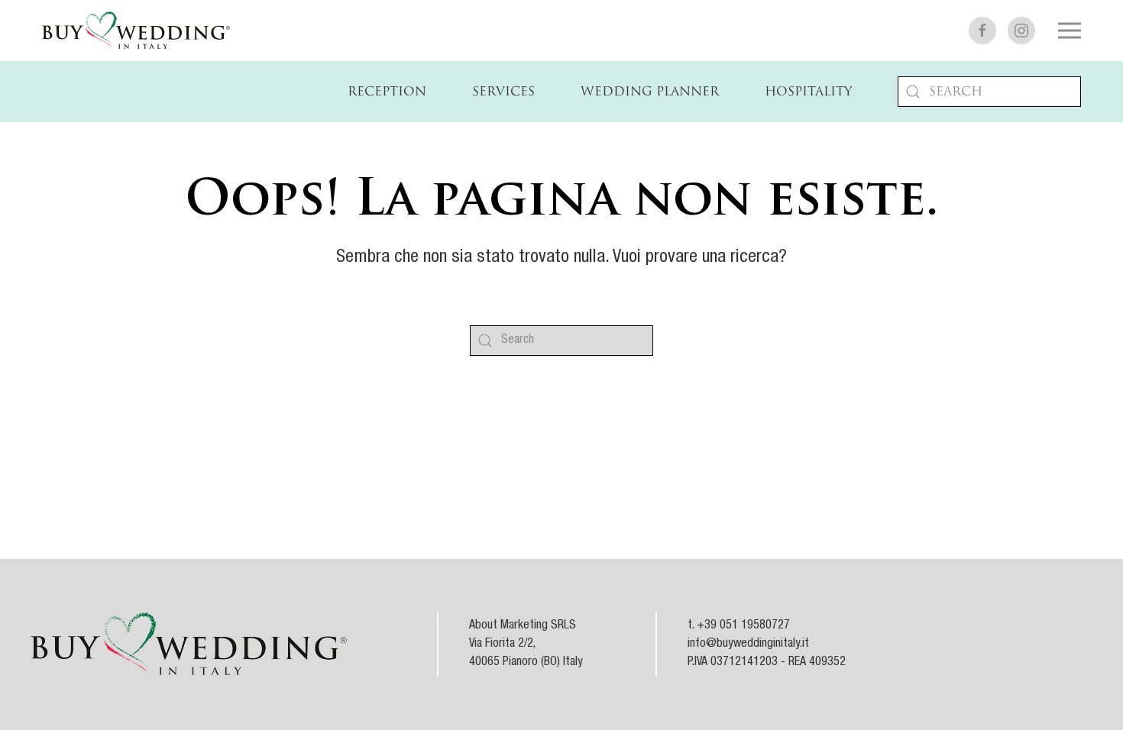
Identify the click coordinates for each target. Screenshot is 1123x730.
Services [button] (503, 92)
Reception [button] (387, 92)
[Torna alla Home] (136, 30)
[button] (1069, 30)
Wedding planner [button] (650, 92)
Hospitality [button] (808, 92)
